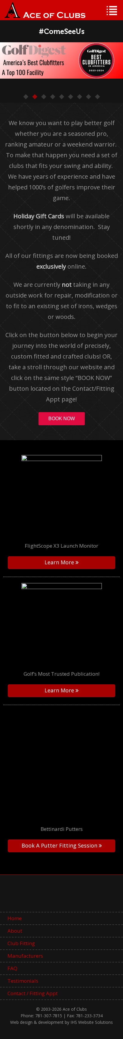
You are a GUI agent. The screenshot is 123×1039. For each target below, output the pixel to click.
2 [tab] (35, 97)
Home (14, 918)
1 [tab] (26, 97)
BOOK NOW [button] (61, 418)
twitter (71, 896)
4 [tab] (53, 97)
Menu (112, 10)
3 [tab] (44, 97)
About (14, 930)
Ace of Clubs (44, 10)
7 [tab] (79, 97)
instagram (90, 896)
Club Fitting (21, 943)
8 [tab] (88, 97)
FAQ (12, 968)
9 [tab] (97, 97)
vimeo (52, 896)
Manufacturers (25, 955)
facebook (33, 896)
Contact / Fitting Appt (32, 993)
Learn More (59, 562)
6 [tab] (70, 97)
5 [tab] (61, 97)
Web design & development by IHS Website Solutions (61, 1022)
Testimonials (22, 980)
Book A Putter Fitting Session (59, 845)
